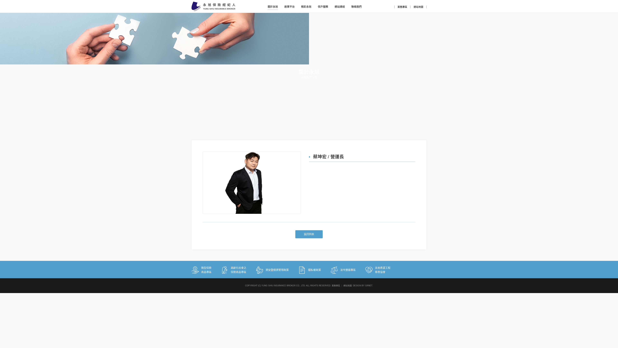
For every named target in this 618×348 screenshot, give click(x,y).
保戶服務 (323, 6)
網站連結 (340, 6)
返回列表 (309, 234)
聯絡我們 (356, 6)
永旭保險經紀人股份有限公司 (213, 6)
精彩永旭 (306, 6)
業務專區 (402, 6)
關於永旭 (273, 6)
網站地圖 (418, 6)
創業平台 (289, 6)
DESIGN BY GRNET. (363, 285)
